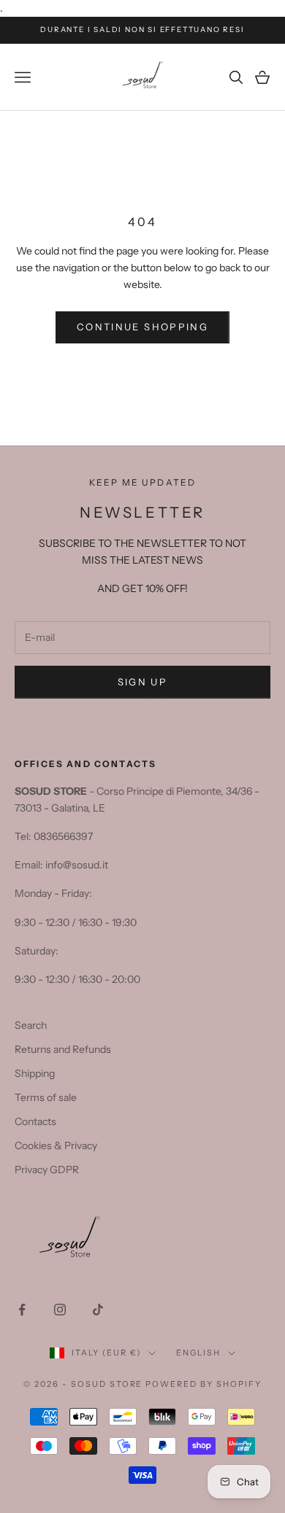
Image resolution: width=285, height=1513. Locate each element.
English (198, 1352)
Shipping (35, 1073)
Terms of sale (46, 1097)
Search (31, 1025)
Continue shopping (142, 326)
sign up (142, 682)
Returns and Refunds (63, 1049)
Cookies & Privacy (56, 1145)
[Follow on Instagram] (60, 1309)
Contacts (35, 1121)
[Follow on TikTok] (98, 1309)
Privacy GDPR (47, 1169)
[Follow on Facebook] (22, 1309)
